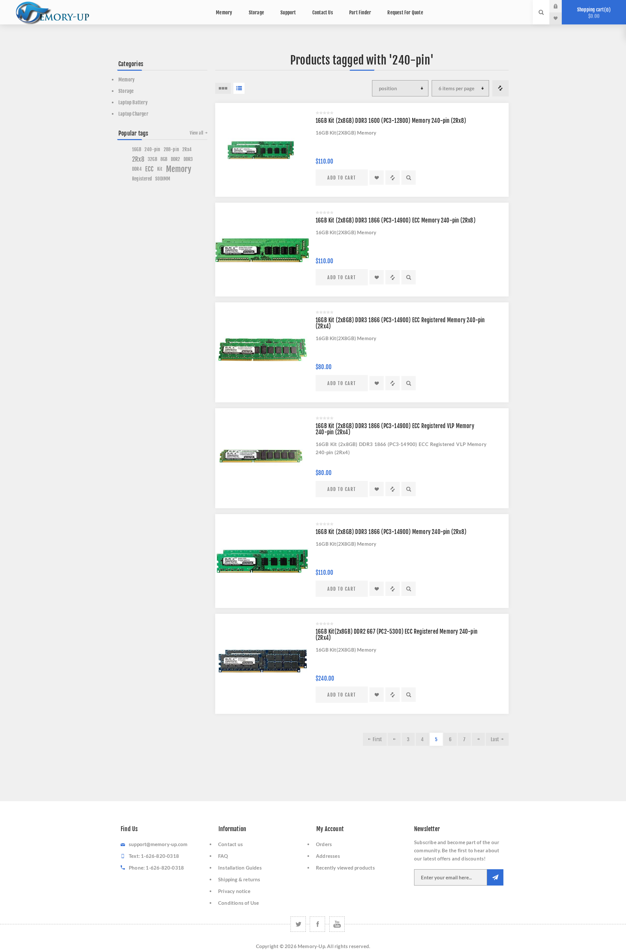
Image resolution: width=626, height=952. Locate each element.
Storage (126, 91)
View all (196, 133)
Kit (160, 169)
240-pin (152, 149)
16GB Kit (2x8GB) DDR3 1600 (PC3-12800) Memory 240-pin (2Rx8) (391, 120)
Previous (394, 739)
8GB (164, 159)
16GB (136, 149)
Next (478, 739)
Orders (324, 844)
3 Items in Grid (223, 88)
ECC (149, 169)
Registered (142, 179)
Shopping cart (593, 13)
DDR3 (188, 159)
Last (495, 739)
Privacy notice (234, 891)
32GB (152, 159)
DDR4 (137, 169)
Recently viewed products (345, 868)
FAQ (223, 856)
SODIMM (162, 179)
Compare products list (500, 88)
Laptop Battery (133, 102)
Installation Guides (240, 868)
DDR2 (175, 159)
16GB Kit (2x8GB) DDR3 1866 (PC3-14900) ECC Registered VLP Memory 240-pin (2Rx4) (395, 429)
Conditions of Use (238, 903)
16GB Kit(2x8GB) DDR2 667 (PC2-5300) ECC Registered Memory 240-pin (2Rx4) (396, 634)
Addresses (328, 856)
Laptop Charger (133, 114)
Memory (126, 80)
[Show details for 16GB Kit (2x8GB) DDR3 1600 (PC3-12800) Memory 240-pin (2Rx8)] (262, 150)
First (377, 739)
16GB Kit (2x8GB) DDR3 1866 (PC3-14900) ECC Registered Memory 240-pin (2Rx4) (400, 323)
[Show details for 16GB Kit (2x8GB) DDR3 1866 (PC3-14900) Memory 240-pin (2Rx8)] (262, 561)
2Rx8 (138, 159)
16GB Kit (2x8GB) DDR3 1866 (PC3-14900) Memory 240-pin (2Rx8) (391, 531)
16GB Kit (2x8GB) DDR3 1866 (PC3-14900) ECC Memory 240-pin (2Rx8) (395, 220)
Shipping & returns (239, 879)
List (239, 88)
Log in (560, 6)
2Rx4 (187, 149)
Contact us (230, 844)
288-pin (171, 149)
